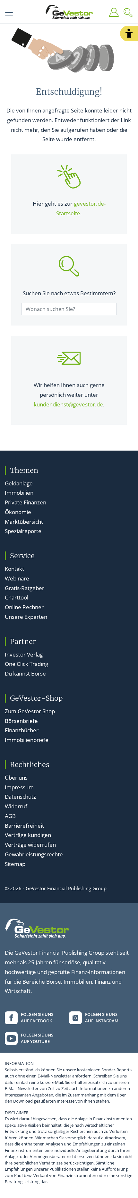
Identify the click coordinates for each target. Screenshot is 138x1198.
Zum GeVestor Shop (30, 711)
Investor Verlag (24, 654)
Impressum (19, 787)
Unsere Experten (26, 616)
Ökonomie (18, 512)
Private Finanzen (25, 502)
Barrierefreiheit (24, 825)
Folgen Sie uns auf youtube (37, 1038)
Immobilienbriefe (26, 740)
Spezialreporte (23, 531)
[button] (129, 33)
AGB (10, 816)
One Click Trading (26, 663)
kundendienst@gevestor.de (68, 404)
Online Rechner (24, 607)
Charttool (16, 597)
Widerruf (16, 806)
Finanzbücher (22, 730)
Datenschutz (20, 796)
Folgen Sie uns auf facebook (37, 1017)
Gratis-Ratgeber (24, 588)
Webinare (17, 578)
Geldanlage (19, 483)
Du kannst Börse (25, 673)
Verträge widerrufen (30, 844)
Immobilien (19, 492)
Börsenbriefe (21, 721)
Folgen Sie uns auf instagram (101, 1017)
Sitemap (15, 864)
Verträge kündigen (28, 835)
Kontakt (14, 568)
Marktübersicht (24, 521)
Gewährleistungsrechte (34, 854)
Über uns (16, 777)
